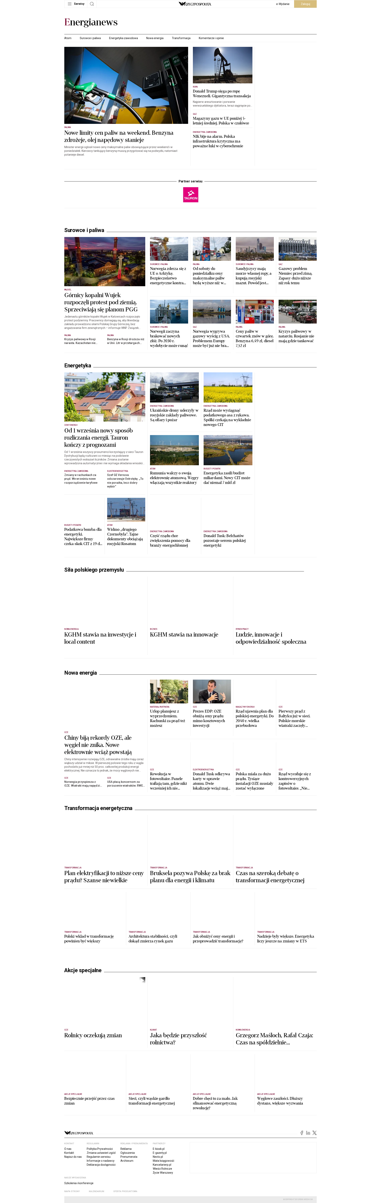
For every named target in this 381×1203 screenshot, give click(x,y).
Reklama (126, 1148)
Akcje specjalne (83, 970)
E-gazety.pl (160, 1152)
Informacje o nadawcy (100, 1160)
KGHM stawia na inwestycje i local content (100, 638)
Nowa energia (155, 38)
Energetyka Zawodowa (205, 132)
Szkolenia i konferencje (78, 1183)
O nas (67, 1148)
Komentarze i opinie (211, 38)
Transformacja (181, 38)
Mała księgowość (163, 1160)
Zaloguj (305, 4)
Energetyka (77, 365)
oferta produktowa (125, 1191)
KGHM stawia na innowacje (184, 634)
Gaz (195, 114)
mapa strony (72, 1191)
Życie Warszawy (163, 1172)
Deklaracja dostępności (101, 1164)
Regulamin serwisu (99, 1156)
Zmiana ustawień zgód (101, 1152)
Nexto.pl (158, 1156)
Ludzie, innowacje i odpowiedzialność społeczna (271, 638)
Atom (67, 38)
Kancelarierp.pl (162, 1164)
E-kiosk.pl (159, 1148)
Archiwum (126, 1160)
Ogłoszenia (127, 1152)
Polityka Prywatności (100, 1148)
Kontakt (69, 1152)
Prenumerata (128, 1156)
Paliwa (67, 127)
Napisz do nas (73, 1156)
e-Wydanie (283, 4)
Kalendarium (96, 1191)
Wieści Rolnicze (162, 1168)
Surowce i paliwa (90, 38)
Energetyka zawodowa (123, 38)
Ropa (195, 87)
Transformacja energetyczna (98, 808)
